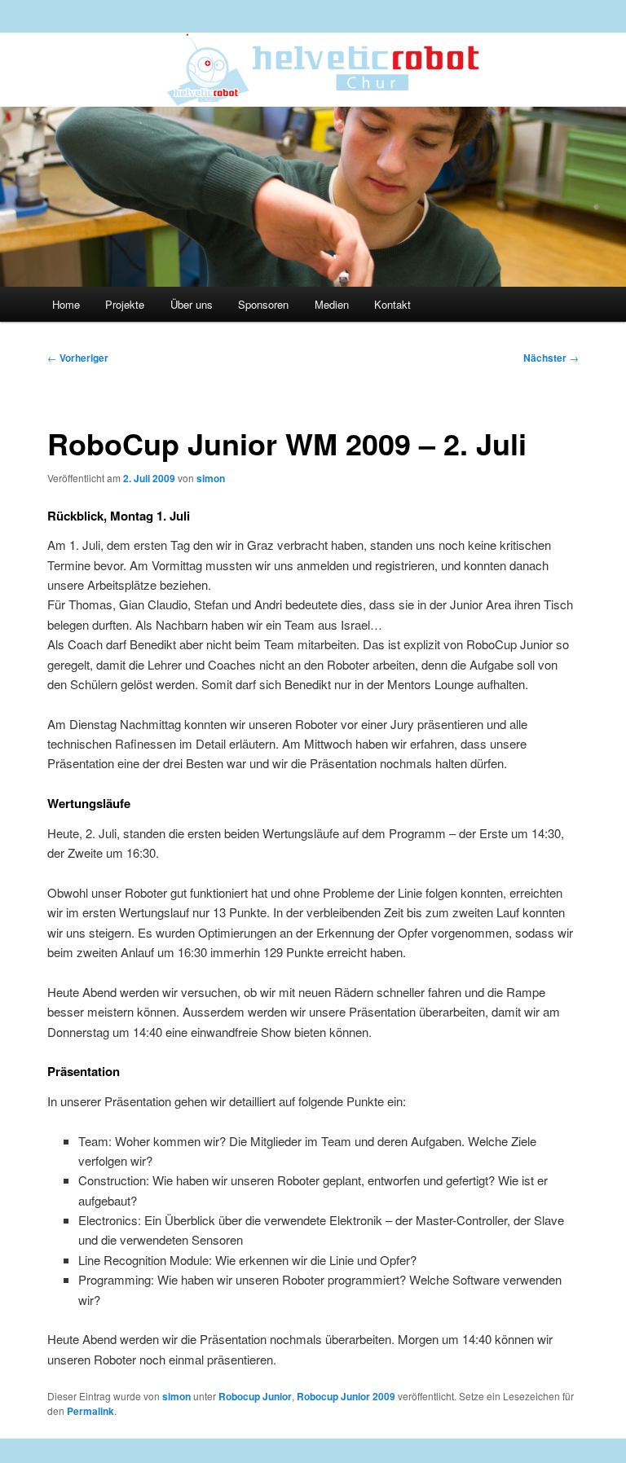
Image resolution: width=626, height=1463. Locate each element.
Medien (332, 304)
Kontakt (392, 304)
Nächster (551, 357)
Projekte (124, 304)
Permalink (90, 1411)
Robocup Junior (255, 1396)
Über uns (191, 304)
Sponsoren (263, 304)
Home (66, 304)
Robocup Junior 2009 (346, 1396)
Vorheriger (77, 357)
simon (210, 478)
